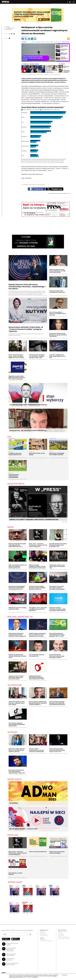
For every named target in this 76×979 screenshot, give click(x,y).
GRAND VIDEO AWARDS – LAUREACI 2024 (23, 829)
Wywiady (12, 732)
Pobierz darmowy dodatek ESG (38, 851)
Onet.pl (38, 184)
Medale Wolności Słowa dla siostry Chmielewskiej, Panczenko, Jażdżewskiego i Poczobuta (27, 286)
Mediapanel (26, 184)
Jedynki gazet (15, 882)
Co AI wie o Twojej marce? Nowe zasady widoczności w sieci (57, 356)
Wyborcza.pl (42, 184)
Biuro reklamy (44, 934)
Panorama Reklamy (63, 937)
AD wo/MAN (61, 934)
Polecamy (12, 835)
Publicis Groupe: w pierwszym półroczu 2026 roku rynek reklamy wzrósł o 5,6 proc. (37, 635)
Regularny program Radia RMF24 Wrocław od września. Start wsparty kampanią (17, 377)
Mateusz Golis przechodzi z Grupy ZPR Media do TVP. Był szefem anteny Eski (57, 271)
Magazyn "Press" (62, 931)
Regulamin (43, 939)
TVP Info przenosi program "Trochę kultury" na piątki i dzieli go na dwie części (36, 356)
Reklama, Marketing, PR (20, 616)
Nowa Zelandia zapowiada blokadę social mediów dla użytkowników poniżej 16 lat (57, 703)
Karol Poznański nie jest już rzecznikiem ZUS (36, 655)
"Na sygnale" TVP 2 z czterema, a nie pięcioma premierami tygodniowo (38, 609)
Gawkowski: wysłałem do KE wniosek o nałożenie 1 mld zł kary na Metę (17, 703)
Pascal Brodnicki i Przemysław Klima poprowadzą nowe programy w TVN (58, 545)
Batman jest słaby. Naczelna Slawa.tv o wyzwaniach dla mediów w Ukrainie (17, 750)
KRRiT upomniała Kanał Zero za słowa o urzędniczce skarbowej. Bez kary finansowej (17, 567)
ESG (9, 436)
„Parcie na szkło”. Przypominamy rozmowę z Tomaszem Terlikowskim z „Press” (36, 751)
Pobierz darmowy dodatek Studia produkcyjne (57, 852)
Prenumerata (43, 935)
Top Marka (61, 935)
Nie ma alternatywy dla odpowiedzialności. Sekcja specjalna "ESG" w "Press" (56, 635)
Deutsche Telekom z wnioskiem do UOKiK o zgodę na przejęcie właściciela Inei (57, 609)
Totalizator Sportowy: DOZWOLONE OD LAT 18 (15, 454)
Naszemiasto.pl (32, 184)
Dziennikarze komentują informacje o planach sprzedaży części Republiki (57, 588)
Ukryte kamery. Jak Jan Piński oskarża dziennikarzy (27, 430)
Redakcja (42, 931)
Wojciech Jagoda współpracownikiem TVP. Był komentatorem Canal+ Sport (37, 566)
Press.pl (60, 933)
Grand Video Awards (64, 938)
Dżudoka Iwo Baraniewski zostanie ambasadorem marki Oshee (17, 656)
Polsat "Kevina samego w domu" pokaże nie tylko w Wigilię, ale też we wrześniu (16, 356)
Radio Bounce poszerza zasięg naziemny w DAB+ (17, 608)
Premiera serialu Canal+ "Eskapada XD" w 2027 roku (57, 291)
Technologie (14, 685)
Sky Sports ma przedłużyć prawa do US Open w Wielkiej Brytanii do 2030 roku (37, 588)
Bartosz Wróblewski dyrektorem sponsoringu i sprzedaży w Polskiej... (56, 656)
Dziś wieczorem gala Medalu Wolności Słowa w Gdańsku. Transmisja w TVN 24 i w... (17, 588)
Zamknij (64, 975)
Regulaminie (35, 977)
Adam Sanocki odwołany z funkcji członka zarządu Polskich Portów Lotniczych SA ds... (17, 635)
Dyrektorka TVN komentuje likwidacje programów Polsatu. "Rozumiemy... (58, 335)
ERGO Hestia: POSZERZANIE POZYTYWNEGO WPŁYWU (56, 454)
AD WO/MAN (13, 803)
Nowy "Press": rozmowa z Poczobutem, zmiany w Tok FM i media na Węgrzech (38, 545)
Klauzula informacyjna (46, 941)
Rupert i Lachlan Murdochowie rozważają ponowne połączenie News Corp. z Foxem (17, 546)
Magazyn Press (15, 483)
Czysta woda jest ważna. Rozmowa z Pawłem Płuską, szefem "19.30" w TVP (57, 750)
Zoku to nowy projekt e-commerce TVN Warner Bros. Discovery (57, 313)
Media (10, 527)
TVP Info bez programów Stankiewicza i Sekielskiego (28, 405)
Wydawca (42, 933)
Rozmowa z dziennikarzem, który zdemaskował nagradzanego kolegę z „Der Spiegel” (17, 772)
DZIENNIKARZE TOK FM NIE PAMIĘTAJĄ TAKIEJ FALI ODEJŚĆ (30, 520)
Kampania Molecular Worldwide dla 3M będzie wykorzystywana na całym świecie (36, 678)
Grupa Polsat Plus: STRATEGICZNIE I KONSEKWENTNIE (14, 476)
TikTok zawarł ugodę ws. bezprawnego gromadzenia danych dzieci (17, 724)
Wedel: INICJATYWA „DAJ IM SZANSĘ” (37, 454)
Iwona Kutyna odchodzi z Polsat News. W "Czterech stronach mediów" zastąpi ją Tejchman (26, 329)
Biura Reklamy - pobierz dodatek (15, 873)
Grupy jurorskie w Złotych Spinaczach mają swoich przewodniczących (16, 677)
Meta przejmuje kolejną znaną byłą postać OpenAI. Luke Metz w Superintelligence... (38, 703)
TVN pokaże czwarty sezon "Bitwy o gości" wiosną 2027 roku (57, 566)
